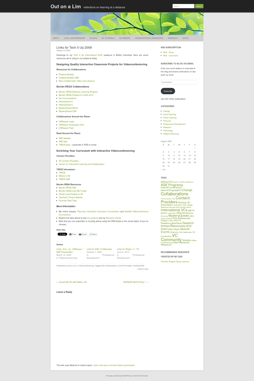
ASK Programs (172, 184)
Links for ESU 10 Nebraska (99, 249)
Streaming (174, 232)
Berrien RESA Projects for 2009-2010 (76, 94)
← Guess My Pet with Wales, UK (71, 281)
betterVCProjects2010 (171, 190)
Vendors (186, 240)
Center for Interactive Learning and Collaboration (81, 164)
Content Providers (125, 265)
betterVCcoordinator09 (171, 187)
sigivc (170, 229)
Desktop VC (184, 202)
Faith (184, 205)
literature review (113, 217)
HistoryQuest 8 (66, 101)
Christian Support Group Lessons (175, 261)
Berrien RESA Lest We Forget (73, 190)
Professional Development (174, 124)
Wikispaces (166, 244)
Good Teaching (169, 114)
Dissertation (167, 204)
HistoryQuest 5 (66, 104)
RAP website (65, 138)
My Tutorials (108, 38)
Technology (168, 130)
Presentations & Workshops (149, 38)
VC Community (171, 237)
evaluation (177, 205)
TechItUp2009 (138, 265)
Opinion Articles (166, 218)
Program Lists (167, 220)
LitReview (180, 212)
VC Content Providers (69, 160)
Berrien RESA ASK (67, 187)
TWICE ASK (64, 179)
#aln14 (177, 182)
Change (166, 111)
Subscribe (168, 91)
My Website (124, 38)
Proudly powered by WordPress (118, 375)
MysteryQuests (178, 215)
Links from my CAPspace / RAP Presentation (70, 250)
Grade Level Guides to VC (71, 194)
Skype (185, 38)
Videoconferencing (86, 265)
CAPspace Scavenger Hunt (71, 124)
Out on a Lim (66, 6)
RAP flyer (63, 141)
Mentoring (164, 216)
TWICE (62, 172)
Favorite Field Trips (68, 200)
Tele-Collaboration (185, 232)
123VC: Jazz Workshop (74, 38)
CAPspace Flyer (66, 127)
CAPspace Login (66, 121)
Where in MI (64, 175)
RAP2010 (177, 220)
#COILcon (189, 182)
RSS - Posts (168, 52)
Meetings (189, 213)
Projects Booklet (66, 74)
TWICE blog (64, 144)
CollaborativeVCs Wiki (69, 77)
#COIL (182, 182)
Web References (181, 242)
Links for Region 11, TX (128, 249)
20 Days (93, 38)
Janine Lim (71, 265)
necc (191, 215)
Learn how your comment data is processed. (114, 365)
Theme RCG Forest (140, 375)
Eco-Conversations (67, 98)
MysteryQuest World (68, 107)
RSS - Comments (170, 55)
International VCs (174, 209)
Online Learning (169, 117)
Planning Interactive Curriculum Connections (98, 211)
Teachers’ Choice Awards (70, 197)
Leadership (171, 213)
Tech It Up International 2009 (88, 55)
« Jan (163, 169)
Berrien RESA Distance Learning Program (78, 91)
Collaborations (111, 265)
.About (56, 38)
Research (173, 38)
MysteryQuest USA (67, 111)
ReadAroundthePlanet (171, 223)
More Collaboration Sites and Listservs (77, 80)
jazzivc (164, 212)
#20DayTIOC (167, 181)
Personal (167, 120)
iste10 (191, 210)
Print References (181, 218)
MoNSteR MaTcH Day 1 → (135, 281)
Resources (177, 225)
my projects (92, 217)
